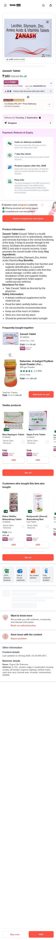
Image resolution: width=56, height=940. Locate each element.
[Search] (42, 5)
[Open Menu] (5, 5)
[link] (15, 5)
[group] (28, 38)
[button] (28, 91)
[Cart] (50, 5)
